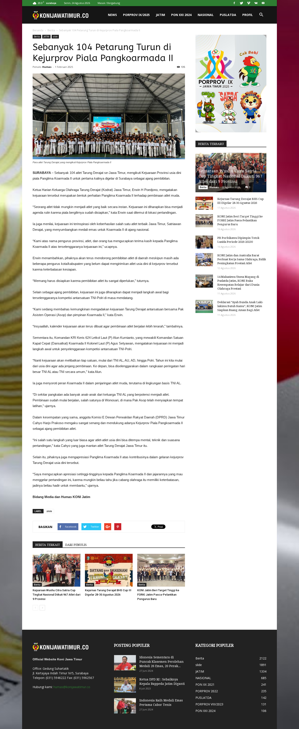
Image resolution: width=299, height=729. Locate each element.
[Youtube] (263, 3)
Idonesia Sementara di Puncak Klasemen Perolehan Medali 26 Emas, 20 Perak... (161, 662)
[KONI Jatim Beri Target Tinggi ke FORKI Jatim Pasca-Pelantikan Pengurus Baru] (161, 570)
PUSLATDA (228, 15)
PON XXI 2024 (181, 15)
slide (55, 36)
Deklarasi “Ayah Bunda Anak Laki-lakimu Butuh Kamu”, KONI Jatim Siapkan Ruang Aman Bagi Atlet (240, 306)
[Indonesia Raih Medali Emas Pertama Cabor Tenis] (125, 705)
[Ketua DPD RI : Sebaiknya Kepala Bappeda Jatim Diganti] (125, 684)
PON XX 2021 (205, 684)
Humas (46, 66)
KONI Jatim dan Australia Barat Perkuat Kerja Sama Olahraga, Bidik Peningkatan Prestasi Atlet (241, 259)
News (112, 15)
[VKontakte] (256, 3)
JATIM (160, 15)
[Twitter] (241, 3)
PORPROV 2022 (206, 691)
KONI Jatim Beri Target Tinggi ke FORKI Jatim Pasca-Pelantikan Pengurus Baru (158, 595)
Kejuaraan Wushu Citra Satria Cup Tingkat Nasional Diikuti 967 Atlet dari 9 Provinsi (56, 595)
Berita (51, 30)
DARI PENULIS (76, 545)
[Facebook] (234, 3)
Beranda (38, 30)
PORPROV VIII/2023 (209, 704)
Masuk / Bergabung (109, 3)
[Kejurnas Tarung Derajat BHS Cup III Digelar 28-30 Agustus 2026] (109, 570)
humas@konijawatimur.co (71, 687)
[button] (261, 15)
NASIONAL (206, 15)
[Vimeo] (248, 3)
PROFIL (247, 15)
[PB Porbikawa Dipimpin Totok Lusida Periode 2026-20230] (204, 242)
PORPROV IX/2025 (136, 15)
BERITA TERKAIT (47, 545)
